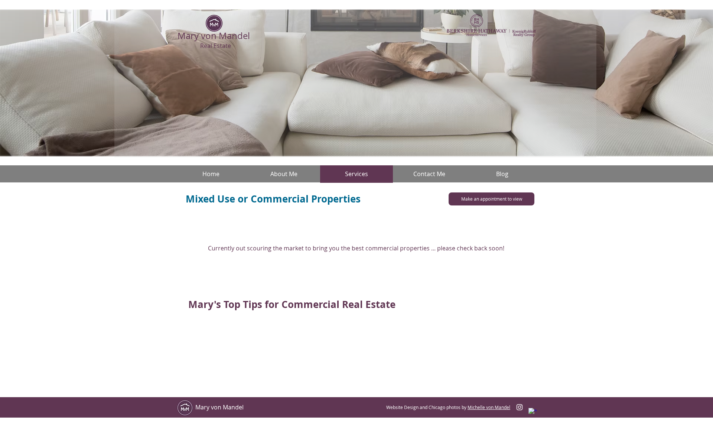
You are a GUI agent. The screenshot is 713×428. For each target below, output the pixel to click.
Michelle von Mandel (489, 407)
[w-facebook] (532, 412)
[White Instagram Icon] (519, 407)
